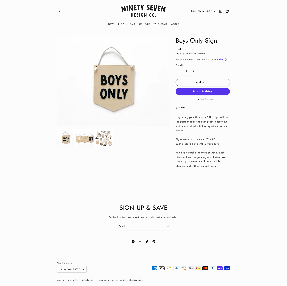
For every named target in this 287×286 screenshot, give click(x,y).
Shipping (180, 53)
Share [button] (182, 107)
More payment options (203, 99)
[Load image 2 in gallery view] (84, 138)
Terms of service (119, 280)
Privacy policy (103, 280)
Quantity (180, 65)
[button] (60, 11)
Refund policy (88, 280)
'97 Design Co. (71, 280)
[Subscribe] (168, 226)
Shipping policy (136, 280)
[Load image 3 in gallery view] (103, 138)
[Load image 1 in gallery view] (66, 138)
